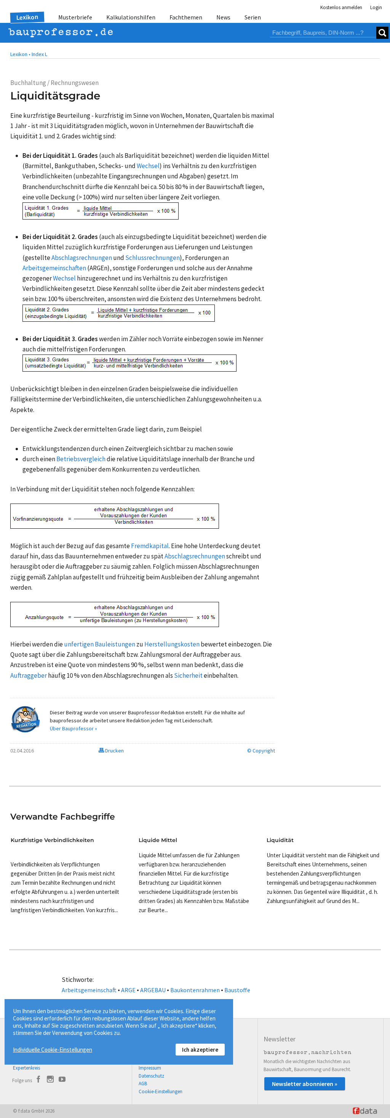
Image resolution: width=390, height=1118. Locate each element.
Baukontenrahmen (195, 990)
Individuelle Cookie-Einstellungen (52, 1049)
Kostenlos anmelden (341, 7)
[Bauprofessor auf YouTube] (62, 1080)
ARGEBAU (153, 990)
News (223, 17)
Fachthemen (185, 17)
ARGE (128, 990)
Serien (253, 17)
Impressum (150, 1068)
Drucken (114, 750)
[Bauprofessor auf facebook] (38, 1080)
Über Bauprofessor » (73, 728)
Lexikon (27, 17)
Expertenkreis (26, 1068)
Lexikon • (20, 54)
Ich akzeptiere (200, 1049)
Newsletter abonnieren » (304, 1084)
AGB (143, 1083)
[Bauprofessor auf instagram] (50, 1080)
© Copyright (261, 750)
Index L (39, 54)
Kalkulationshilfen (130, 17)
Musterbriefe (75, 17)
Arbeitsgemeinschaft (89, 990)
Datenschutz (151, 1076)
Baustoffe (237, 990)
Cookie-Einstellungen (160, 1091)
